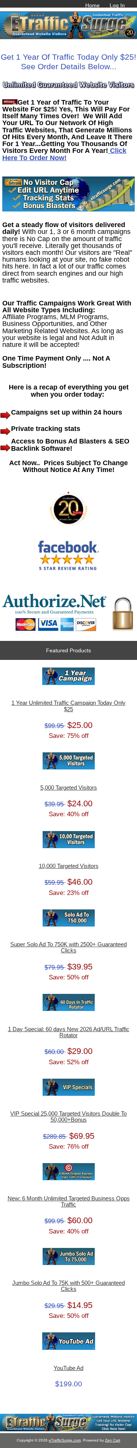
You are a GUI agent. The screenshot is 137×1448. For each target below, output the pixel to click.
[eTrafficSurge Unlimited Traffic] (68, 1429)
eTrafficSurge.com (65, 1440)
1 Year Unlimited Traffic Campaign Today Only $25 (68, 706)
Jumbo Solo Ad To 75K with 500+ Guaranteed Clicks (68, 1286)
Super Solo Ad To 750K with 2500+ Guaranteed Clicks (68, 947)
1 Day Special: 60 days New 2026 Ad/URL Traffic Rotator (68, 1032)
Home (92, 5)
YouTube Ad (68, 1368)
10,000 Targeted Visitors (69, 866)
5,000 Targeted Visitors (68, 788)
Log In (117, 5)
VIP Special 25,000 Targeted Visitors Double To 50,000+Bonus (68, 1117)
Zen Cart (112, 1440)
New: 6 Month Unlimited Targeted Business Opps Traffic (69, 1201)
